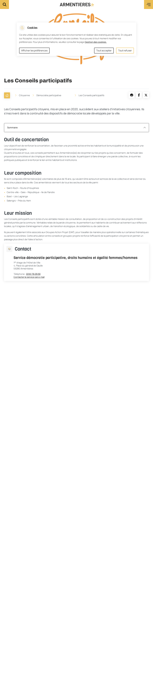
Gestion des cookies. (96, 42)
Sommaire (12, 127)
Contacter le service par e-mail (29, 277)
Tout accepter (104, 50)
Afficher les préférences (34, 50)
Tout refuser (125, 50)
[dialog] (76, 39)
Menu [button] (148, 4)
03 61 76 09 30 (33, 274)
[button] (132, 95)
